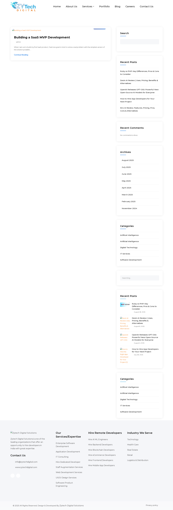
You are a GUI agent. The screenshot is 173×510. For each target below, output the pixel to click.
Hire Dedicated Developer (68, 462)
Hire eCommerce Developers (102, 455)
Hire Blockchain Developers (101, 450)
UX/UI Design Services (66, 478)
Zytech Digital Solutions (71, 505)
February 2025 (128, 201)
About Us (71, 6)
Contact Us (146, 6)
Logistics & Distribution (137, 460)
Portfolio (104, 6)
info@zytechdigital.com (26, 462)
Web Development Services (69, 472)
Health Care (133, 445)
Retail (130, 455)
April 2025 (126, 188)
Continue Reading (21, 55)
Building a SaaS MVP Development (42, 37)
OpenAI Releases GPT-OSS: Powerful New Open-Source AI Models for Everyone (145, 337)
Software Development (131, 260)
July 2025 (126, 167)
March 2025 (127, 195)
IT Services (125, 254)
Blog (117, 6)
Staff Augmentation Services (69, 467)
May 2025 (126, 181)
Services (87, 6)
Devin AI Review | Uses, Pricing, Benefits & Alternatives (142, 320)
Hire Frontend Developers (100, 460)
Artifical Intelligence (129, 235)
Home (57, 6)
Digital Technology (128, 247)
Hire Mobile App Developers (101, 465)
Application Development (68, 452)
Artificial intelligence (129, 241)
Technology (133, 439)
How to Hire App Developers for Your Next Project (145, 350)
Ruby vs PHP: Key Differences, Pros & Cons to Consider (144, 306)
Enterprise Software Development (65, 445)
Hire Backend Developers (100, 445)
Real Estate (132, 450)
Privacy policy (152, 505)
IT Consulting (62, 457)
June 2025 (126, 174)
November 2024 (129, 208)
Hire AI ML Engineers (98, 439)
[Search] (157, 277)
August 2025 (128, 160)
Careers (130, 6)
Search (124, 33)
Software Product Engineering (64, 484)
